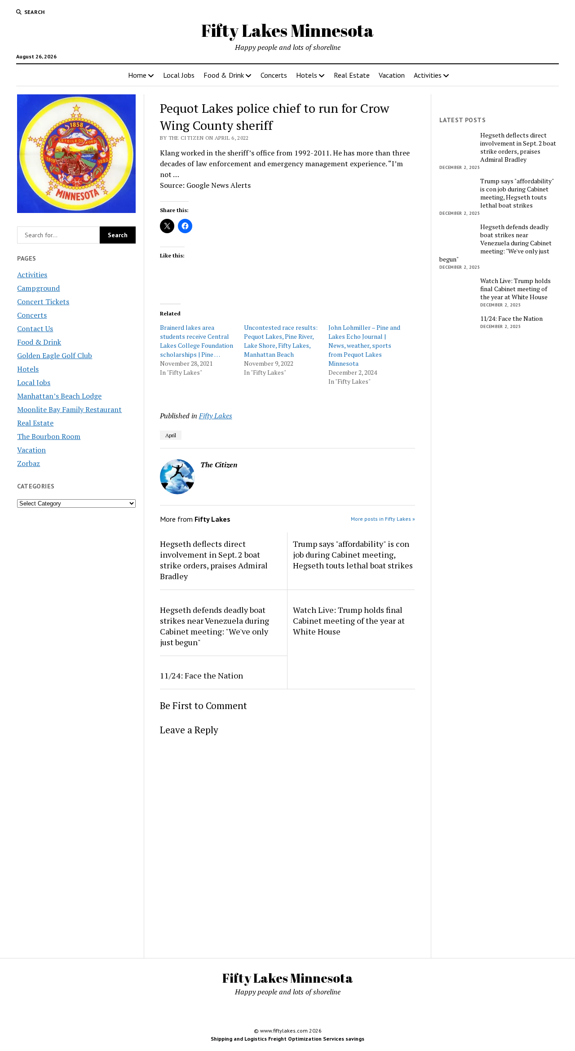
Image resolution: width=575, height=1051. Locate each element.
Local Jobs (179, 75)
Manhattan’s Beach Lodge (59, 396)
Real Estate (352, 75)
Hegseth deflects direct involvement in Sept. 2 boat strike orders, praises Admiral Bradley (214, 559)
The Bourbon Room (48, 436)
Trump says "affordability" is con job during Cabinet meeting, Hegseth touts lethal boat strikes (353, 554)
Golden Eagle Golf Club (54, 355)
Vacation (392, 75)
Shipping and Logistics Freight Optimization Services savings (287, 1038)
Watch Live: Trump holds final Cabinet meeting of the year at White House (349, 620)
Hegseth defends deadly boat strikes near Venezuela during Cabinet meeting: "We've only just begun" (214, 625)
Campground (38, 288)
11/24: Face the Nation (201, 675)
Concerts (274, 75)
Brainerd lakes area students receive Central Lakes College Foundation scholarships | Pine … (196, 341)
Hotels (306, 75)
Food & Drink (223, 75)
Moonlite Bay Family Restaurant (69, 409)
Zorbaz (28, 463)
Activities (428, 75)
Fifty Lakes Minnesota (287, 30)
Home (137, 75)
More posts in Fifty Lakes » (383, 518)
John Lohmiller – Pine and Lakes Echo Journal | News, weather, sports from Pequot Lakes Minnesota (364, 345)
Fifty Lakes (215, 416)
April (170, 435)
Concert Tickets (43, 301)
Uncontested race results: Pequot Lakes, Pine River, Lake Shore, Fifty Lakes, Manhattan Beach (281, 341)
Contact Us (35, 328)
